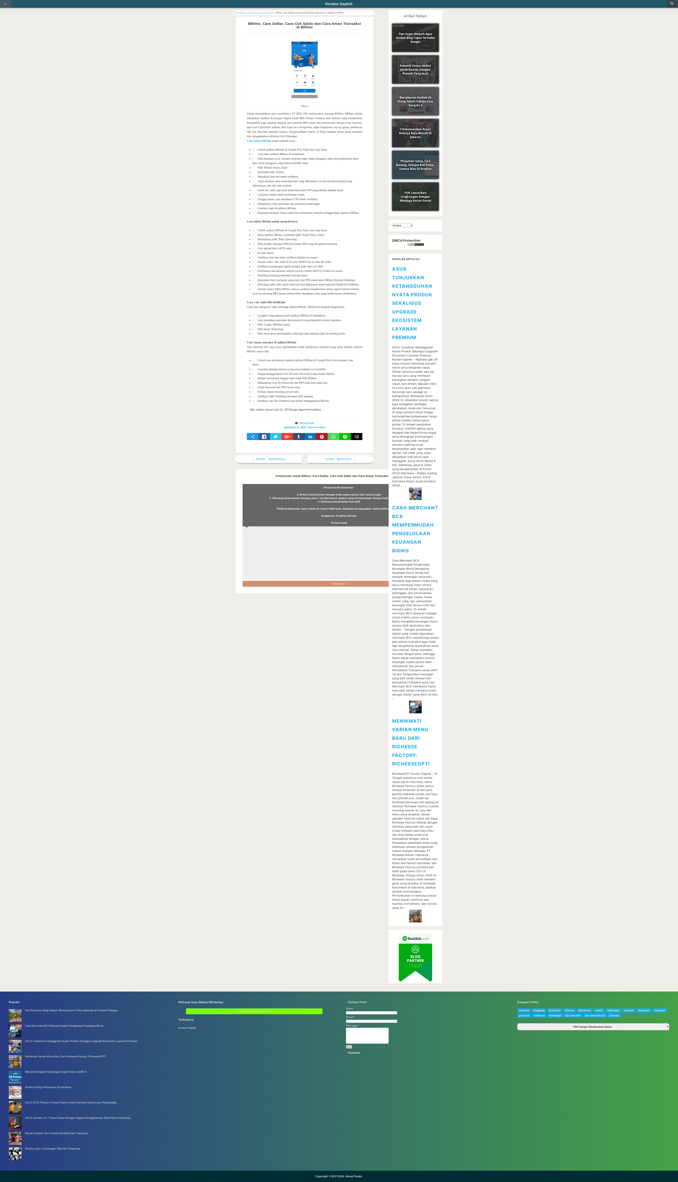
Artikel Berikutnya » (340, 459)
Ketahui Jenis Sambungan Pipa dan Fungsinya (52, 1148)
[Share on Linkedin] (310, 436)
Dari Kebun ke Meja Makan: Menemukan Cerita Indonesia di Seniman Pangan (71, 1010)
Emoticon (339, 583)
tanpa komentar (316, 427)
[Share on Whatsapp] (333, 436)
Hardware (584, 1010)
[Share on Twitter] (275, 436)
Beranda (241, 12)
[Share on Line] (345, 436)
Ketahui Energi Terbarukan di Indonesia (48, 1087)
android (524, 1010)
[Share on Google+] (287, 436)
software (539, 1015)
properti (524, 1015)
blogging (539, 1010)
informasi (251, 12)
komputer (644, 1010)
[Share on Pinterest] (322, 436)
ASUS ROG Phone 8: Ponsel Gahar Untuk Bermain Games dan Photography (71, 1102)
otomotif (660, 1010)
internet (629, 1010)
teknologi (555, 1015)
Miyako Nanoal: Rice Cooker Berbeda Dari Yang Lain (56, 1133)
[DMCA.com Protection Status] (415, 244)
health (599, 1010)
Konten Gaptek (339, 4)
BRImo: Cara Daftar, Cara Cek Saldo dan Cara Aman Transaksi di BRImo (304, 25)
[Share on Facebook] (264, 436)
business (554, 1010)
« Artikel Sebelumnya (268, 459)
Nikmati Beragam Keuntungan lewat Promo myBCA (55, 1071)
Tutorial (614, 1015)
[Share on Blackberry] (356, 436)
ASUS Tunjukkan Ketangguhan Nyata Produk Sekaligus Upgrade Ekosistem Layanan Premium (412, 303)
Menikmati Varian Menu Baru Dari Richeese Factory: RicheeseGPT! (65, 1056)
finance (569, 1010)
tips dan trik (573, 1015)
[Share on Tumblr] (299, 436)
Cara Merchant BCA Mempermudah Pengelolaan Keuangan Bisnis (64, 1025)
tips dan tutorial (265, 12)
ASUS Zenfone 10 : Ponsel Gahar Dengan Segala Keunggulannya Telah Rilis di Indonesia (78, 1117)
